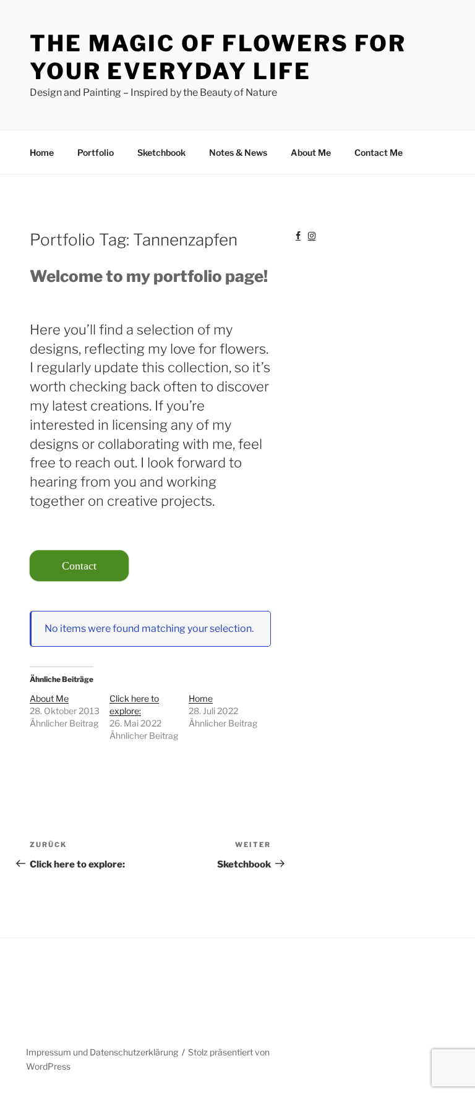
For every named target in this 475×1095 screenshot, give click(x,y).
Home (42, 152)
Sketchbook (161, 152)
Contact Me (378, 152)
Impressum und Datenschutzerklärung (102, 1052)
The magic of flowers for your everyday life (218, 57)
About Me (311, 152)
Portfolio (95, 152)
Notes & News (238, 152)
